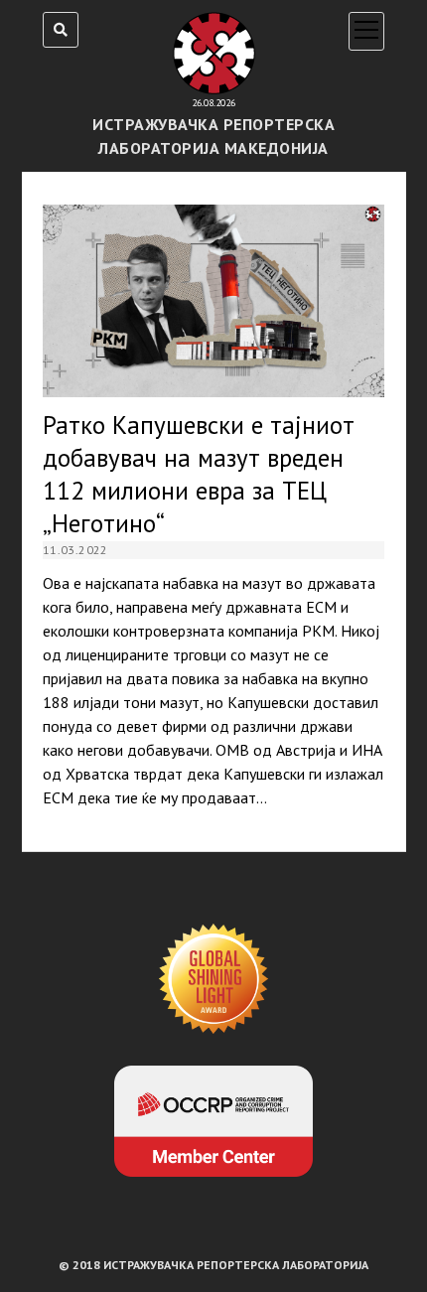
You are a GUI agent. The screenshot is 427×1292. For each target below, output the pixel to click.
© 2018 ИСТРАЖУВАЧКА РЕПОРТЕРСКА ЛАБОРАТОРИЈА (213, 1264)
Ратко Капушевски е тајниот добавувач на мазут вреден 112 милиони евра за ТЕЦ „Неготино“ (213, 301)
